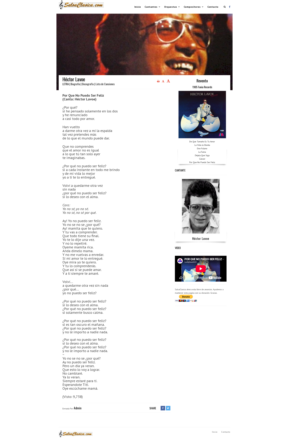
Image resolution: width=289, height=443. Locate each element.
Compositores (192, 6)
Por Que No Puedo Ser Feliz (202, 162)
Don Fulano (202, 148)
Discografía (88, 84)
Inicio (137, 6)
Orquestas (170, 6)
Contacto (212, 6)
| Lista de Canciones (104, 84)
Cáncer (202, 158)
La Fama (202, 152)
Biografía (75, 84)
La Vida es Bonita (202, 145)
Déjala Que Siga (202, 155)
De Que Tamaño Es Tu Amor (202, 141)
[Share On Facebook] (163, 408)
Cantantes (151, 6)
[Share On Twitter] (168, 408)
